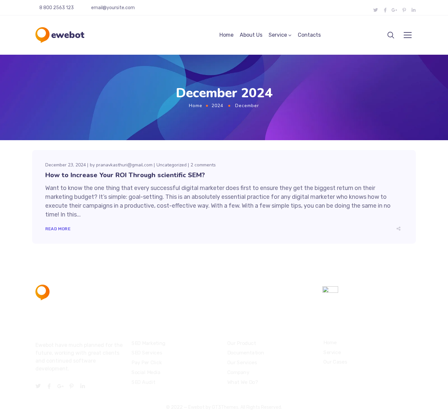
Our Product (241, 343)
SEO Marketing (149, 343)
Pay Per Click (147, 363)
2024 (217, 106)
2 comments (203, 165)
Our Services (242, 363)
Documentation (245, 353)
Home (226, 35)
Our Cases (335, 362)
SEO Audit (143, 382)
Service (278, 35)
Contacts (309, 35)
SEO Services (147, 353)
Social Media (146, 372)
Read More (58, 228)
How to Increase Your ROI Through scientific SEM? (125, 175)
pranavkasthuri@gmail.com (124, 165)
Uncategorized (171, 165)
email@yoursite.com (113, 7)
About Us (251, 35)
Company (238, 372)
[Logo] (59, 35)
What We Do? (242, 382)
